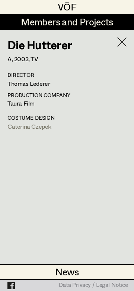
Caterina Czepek (29, 126)
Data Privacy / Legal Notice (93, 285)
